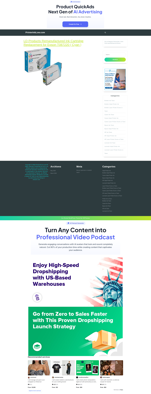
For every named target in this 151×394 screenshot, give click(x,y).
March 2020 (53, 173)
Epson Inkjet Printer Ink (111, 128)
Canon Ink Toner (109, 114)
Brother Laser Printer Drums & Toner (111, 188)
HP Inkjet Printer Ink (110, 135)
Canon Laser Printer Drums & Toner (115, 121)
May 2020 (53, 170)
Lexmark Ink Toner (110, 143)
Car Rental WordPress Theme (70, 218)
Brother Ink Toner (110, 100)
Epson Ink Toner (109, 125)
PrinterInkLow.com (35, 32)
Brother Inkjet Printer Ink (112, 104)
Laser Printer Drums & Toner (109, 186)
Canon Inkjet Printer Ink (111, 118)
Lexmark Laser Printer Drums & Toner (112, 195)
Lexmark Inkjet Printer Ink (112, 146)
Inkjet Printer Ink (106, 170)
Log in (78, 172)
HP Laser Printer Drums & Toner (114, 139)
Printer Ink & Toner (107, 198)
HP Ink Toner (108, 132)
